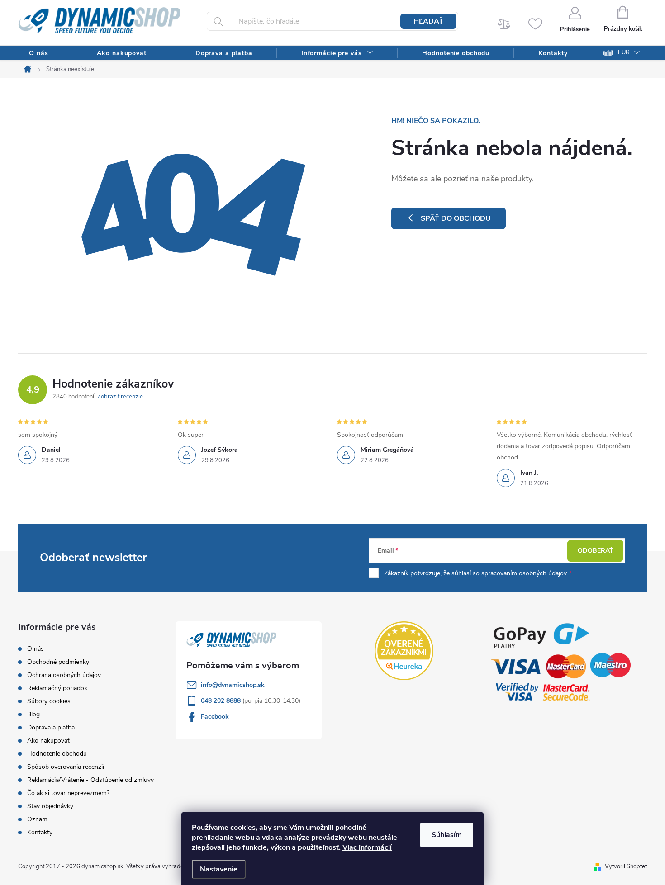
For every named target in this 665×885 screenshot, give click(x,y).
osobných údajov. (543, 573)
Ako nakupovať (48, 740)
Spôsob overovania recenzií (65, 766)
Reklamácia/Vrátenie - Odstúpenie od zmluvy (90, 780)
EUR (624, 52)
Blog (33, 714)
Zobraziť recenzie (120, 397)
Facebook (215, 716)
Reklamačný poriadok (57, 688)
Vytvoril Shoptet (626, 866)
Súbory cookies (49, 701)
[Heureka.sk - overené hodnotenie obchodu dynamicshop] (404, 650)
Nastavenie (219, 869)
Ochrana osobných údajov (64, 675)
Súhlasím (447, 835)
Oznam (37, 819)
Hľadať (428, 21)
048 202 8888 (221, 700)
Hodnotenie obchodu (57, 753)
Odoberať (595, 550)
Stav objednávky (50, 806)
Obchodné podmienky (58, 662)
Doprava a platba (51, 727)
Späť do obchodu (456, 218)
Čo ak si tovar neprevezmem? (68, 793)
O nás (35, 648)
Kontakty (39, 832)
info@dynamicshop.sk (233, 685)
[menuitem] (38, 53)
